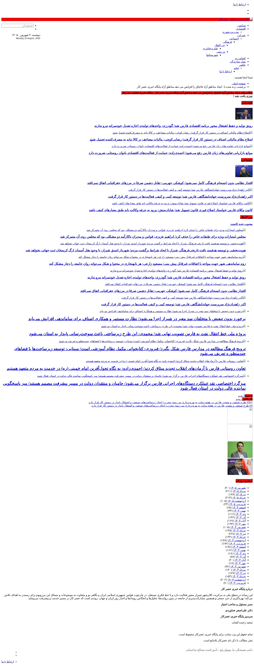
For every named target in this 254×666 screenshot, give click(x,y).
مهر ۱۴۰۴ (240, 523)
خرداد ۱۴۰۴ (239, 536)
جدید (241, 224)
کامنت (234, 224)
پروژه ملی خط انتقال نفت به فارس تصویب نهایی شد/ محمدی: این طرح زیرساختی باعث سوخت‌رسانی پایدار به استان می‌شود (137, 333)
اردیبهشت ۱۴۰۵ (237, 500)
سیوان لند (225, 649)
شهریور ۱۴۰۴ (238, 527)
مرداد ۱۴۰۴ (239, 530)
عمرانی (241, 35)
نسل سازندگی (238, 61)
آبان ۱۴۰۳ (240, 559)
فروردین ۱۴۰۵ (237, 504)
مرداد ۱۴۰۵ (239, 491)
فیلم (236, 68)
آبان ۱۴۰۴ (240, 520)
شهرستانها (212, 55)
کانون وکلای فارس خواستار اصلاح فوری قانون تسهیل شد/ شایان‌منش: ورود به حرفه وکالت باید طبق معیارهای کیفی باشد (171, 210)
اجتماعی (234, 38)
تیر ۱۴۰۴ (241, 533)
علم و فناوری (210, 48)
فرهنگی (227, 41)
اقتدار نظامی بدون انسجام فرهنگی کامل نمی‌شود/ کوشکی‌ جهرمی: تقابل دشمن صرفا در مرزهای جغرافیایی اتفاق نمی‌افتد (170, 183)
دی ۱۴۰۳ (240, 553)
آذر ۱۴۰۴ (241, 517)
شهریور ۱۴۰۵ (238, 487)
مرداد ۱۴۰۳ (239, 569)
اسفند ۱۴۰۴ (239, 507)
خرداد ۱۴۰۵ (239, 497)
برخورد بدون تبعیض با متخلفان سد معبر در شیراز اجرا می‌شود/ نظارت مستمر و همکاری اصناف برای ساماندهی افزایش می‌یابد (137, 318)
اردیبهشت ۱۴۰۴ (237, 540)
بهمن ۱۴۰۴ (239, 510)
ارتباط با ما (239, 4)
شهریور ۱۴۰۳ (238, 566)
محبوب (248, 224)
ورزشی (220, 51)
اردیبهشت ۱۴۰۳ (237, 579)
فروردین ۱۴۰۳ (237, 582)
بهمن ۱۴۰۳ (239, 550)
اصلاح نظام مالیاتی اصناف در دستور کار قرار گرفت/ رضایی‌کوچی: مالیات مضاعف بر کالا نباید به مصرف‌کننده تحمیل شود (171, 139)
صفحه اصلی (239, 83)
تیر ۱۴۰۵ (241, 494)
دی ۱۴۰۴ (240, 514)
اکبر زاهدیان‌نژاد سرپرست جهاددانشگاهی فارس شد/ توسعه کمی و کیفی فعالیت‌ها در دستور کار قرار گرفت (180, 196)
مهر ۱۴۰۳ (240, 563)
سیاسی (241, 25)
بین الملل (220, 45)
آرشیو (241, 395)
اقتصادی (241, 28)
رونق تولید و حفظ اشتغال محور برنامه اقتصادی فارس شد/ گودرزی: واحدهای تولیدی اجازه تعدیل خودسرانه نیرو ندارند (173, 126)
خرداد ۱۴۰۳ (239, 576)
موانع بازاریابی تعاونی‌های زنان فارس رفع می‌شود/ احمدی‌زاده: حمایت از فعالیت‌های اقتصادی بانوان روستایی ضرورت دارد (171, 153)
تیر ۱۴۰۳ (241, 573)
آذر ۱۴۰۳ (241, 556)
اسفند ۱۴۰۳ (239, 546)
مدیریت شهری (230, 32)
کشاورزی (240, 58)
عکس (242, 64)
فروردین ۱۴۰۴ (237, 543)
